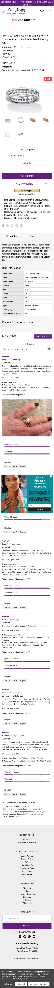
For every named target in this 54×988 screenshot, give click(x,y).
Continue (40, 509)
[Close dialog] (51, 476)
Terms (42, 501)
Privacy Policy (36, 501)
